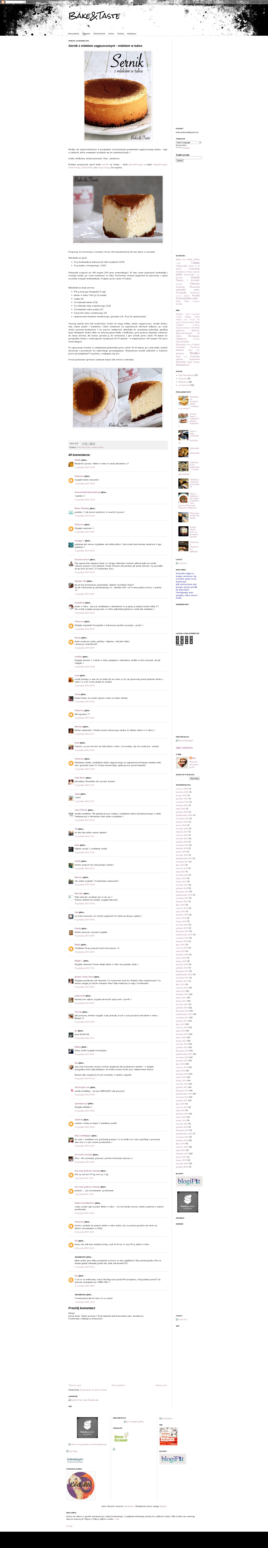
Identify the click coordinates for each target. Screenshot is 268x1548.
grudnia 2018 (182, 842)
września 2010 (182, 1137)
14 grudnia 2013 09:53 (85, 685)
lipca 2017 (180, 865)
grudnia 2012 (182, 1047)
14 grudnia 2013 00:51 (84, 532)
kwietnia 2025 (182, 792)
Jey (76, 1031)
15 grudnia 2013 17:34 (84, 968)
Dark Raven (80, 778)
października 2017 (184, 858)
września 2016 (182, 898)
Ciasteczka (181, 265)
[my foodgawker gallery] (187, 1212)
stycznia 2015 (182, 964)
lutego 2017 (181, 881)
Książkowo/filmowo (183, 328)
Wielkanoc (183, 382)
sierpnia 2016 (182, 901)
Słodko (101, 447)
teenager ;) (79, 541)
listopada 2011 (182, 1090)
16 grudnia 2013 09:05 (85, 1095)
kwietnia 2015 (182, 954)
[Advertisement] (188, 82)
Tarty (178, 301)
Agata (77, 794)
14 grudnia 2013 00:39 (85, 483)
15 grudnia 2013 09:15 (84, 919)
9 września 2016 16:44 (84, 1267)
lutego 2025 (181, 795)
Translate (185, 148)
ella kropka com (82, 1087)
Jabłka (179, 274)
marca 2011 (181, 1117)
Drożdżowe (181, 272)
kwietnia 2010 (182, 1153)
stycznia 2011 (182, 1124)
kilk (117, 1519)
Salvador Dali (80, 581)
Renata (78, 638)
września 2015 (182, 938)
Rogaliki (179, 296)
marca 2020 (181, 825)
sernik (105, 164)
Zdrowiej (181, 361)
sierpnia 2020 (182, 822)
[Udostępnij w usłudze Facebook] (91, 443)
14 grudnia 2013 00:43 (85, 500)
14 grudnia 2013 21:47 (84, 868)
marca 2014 (181, 998)
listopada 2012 (182, 1051)
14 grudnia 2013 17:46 (84, 852)
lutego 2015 (181, 961)
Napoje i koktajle (188, 280)
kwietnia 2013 (182, 1034)
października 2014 (184, 974)
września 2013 (182, 1017)
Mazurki (179, 278)
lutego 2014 (181, 1001)
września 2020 (182, 818)
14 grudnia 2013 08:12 (84, 613)
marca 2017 (181, 878)
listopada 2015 (182, 931)
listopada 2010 (182, 1130)
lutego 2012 (181, 1080)
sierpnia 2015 (182, 941)
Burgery (179, 314)
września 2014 (182, 978)
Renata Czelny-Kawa (84, 977)
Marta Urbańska (82, 508)
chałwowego (74, 167)
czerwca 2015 (182, 948)
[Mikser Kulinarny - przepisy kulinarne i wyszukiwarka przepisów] (121, 1442)
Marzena (78, 726)
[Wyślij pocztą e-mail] (83, 443)
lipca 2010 (180, 1143)
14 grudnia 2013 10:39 (84, 701)
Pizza (189, 345)
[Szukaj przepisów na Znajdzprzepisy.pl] (71, 1451)
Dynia (189, 272)
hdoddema (129, 1506)
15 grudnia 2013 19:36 (84, 1022)
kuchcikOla (80, 603)
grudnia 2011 (181, 1087)
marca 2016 (181, 918)
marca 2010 (181, 1157)
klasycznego (104, 167)
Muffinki (195, 277)
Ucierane (196, 301)
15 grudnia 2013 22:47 (85, 1054)
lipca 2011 (180, 1104)
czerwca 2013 (182, 1027)
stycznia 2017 (182, 885)
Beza (184, 259)
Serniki (94, 447)
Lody (198, 275)
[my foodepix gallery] (134, 1421)
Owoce (195, 283)
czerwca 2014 (182, 988)
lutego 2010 (181, 1160)
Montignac (194, 335)
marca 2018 (181, 852)
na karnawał (184, 385)
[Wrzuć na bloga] (86, 443)
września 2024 (182, 802)
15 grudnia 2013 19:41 (84, 1038)
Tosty (185, 356)
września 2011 (182, 1097)
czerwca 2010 (182, 1147)
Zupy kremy (193, 362)
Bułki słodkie (193, 259)
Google (69, 1526)
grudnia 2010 (182, 1127)
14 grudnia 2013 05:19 (84, 551)
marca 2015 (181, 958)
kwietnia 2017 (182, 875)
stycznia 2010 (182, 1163)
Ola (76, 829)
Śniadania (86, 34)
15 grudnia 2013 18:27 (84, 987)
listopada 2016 (182, 891)
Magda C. (79, 961)
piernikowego (136, 164)
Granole (196, 272)
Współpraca (131, 34)
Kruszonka (189, 274)
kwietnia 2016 (182, 915)
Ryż (198, 350)
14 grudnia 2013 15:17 (84, 801)
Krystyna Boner (82, 559)
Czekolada (194, 268)
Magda (78, 944)
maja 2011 (180, 1110)
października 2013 (184, 1014)
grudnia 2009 (182, 1167)
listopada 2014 (182, 971)
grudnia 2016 (182, 888)
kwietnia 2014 (182, 994)
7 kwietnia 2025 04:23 (85, 1302)
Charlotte (79, 1119)
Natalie (78, 460)
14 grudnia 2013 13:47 (84, 734)
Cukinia (179, 317)
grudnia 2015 (182, 928)
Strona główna (73, 34)
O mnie (111, 34)
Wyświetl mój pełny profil (194, 764)
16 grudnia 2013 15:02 (84, 1111)
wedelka (78, 656)
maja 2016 (180, 911)
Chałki (178, 263)
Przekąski (181, 292)
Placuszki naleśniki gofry (188, 288)
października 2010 (184, 1134)
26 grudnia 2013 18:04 (85, 1162)
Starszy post (161, 1385)
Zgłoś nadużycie (184, 747)
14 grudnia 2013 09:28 (85, 666)
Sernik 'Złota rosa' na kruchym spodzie (194, 532)
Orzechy (179, 284)
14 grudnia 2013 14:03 (84, 750)
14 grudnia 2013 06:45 (85, 572)
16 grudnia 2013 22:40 (85, 1127)
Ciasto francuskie (192, 314)
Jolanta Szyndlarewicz (84, 1203)
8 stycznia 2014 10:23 (84, 1213)
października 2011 (184, 1094)
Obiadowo (181, 338)
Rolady (187, 296)
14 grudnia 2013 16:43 (84, 820)
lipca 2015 (180, 945)
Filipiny (179, 319)
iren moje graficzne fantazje (87, 1171)
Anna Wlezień (81, 810)
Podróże (120, 34)
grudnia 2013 (182, 1008)
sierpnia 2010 (182, 1140)
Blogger (163, 1506)
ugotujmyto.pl (81, 1103)
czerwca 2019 (182, 835)
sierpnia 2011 (181, 1100)
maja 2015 (180, 951)
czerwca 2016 (182, 908)
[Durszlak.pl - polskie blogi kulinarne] (165, 1418)
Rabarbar (180, 350)
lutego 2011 (181, 1120)
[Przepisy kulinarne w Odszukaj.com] (75, 1462)
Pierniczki (180, 287)
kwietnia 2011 (182, 1114)
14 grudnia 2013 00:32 (85, 467)
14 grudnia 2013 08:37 (85, 629)
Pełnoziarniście (99, 34)
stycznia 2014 (182, 1004)
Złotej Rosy (87, 167)
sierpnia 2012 (182, 1061)
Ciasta (195, 263)
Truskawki (195, 356)
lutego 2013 (181, 1041)
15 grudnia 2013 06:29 (85, 884)
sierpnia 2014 (182, 981)
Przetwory (195, 293)
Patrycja (78, 1012)
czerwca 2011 (182, 1107)
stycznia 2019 (182, 838)
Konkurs (196, 325)
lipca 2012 (180, 1064)
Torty (186, 301)
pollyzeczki (80, 996)
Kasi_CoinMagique (83, 1135)
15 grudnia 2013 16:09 (84, 952)
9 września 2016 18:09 (84, 1286)
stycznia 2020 (182, 828)
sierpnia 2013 (182, 1021)
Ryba (190, 350)
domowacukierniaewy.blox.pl (87, 492)
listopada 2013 (182, 1011)
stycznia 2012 (182, 1084)
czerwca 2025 (182, 789)
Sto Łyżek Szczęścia (83, 1154)
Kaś (76, 1063)
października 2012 (184, 1054)
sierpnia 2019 (182, 832)
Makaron (196, 330)
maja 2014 (180, 991)
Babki (178, 259)
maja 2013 (180, 1031)
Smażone (180, 353)
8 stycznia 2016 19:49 (84, 1232)
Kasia (77, 743)
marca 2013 (181, 1037)
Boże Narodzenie (84, 447)
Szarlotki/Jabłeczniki (187, 298)
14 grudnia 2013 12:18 (84, 718)
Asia (76, 912)
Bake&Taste (94, 15)
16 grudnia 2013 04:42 (85, 1078)
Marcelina (79, 893)
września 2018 (182, 845)
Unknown (79, 476)
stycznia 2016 (182, 925)
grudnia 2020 (182, 812)
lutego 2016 (181, 921)
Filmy (186, 320)
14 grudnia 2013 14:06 (84, 769)
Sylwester (182, 378)
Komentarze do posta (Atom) (93, 1390)
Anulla (78, 861)
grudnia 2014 (182, 968)
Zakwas (179, 359)
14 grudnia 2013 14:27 (84, 785)
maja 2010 (180, 1150)
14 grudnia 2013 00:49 (85, 516)
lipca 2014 (180, 984)
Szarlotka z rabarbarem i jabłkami (194, 547)
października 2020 (184, 815)
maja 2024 (180, 809)
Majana (78, 1047)
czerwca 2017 (182, 868)
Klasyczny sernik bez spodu (194, 515)
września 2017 (182, 862)
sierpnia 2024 (182, 805)
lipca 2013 (180, 1024)
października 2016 (184, 895)
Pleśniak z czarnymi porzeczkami (194, 483)
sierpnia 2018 (182, 848)
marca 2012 (181, 1077)
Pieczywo (181, 344)
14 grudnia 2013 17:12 (84, 836)
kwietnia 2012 (182, 1074)
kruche (179, 304)
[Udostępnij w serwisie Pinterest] (94, 443)
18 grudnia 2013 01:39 (84, 1146)
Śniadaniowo (183, 364)
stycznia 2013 (182, 1044)
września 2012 (182, 1057)
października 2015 (184, 935)
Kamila (78, 928)
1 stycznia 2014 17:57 (84, 1178)
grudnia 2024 (182, 798)
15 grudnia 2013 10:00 (84, 936)
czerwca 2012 (182, 1067)
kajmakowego (160, 164)
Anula (77, 694)
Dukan (188, 317)
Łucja (77, 675)
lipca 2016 (180, 905)
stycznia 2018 (182, 855)
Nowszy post (75, 1385)
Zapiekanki (194, 359)
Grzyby (192, 319)
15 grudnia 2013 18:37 (84, 1003)
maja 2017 (180, 872)
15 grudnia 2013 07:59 (85, 903)
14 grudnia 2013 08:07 (85, 594)
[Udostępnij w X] (88, 443)
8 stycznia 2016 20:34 (84, 1248)
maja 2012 (180, 1071)
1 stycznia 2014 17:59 (84, 1194)
